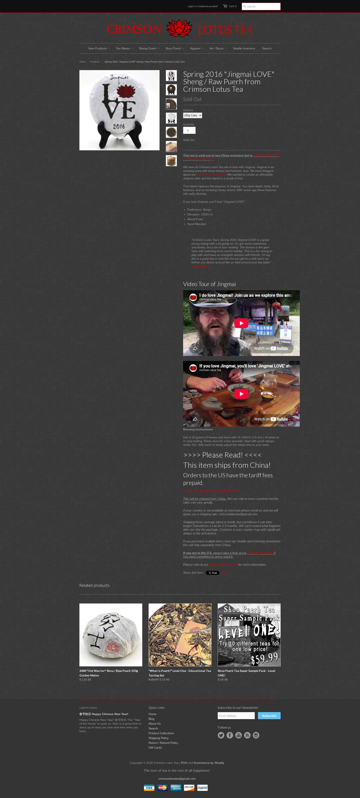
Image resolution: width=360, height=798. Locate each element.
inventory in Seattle (260, 553)
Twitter (221, 735)
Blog (151, 718)
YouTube (238, 735)
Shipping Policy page (223, 564)
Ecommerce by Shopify (209, 762)
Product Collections (161, 733)
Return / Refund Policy (163, 742)
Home (152, 714)
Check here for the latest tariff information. (211, 491)
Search (153, 728)
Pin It (224, 572)
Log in (191, 6)
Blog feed (247, 735)
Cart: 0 (232, 6)
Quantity (188, 124)
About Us (155, 723)
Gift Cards (155, 747)
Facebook (229, 735)
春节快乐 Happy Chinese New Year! (103, 714)
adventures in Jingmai (211, 174)
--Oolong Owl (200, 266)
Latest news (88, 707)
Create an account (208, 6)
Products (95, 61)
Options (188, 110)
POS (184, 762)
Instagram (256, 735)
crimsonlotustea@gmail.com (177, 778)
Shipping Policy (159, 738)
